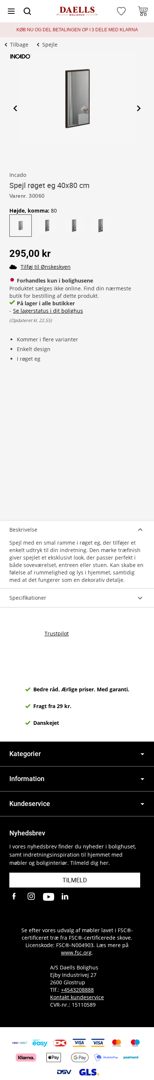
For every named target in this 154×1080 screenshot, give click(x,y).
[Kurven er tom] (143, 11)
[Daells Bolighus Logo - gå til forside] (77, 11)
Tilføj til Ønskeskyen (46, 266)
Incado (17, 174)
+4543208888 (77, 989)
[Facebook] (15, 896)
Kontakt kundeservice (77, 997)
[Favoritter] (122, 11)
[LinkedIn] (65, 896)
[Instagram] (31, 896)
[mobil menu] (11, 11)
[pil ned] (142, 754)
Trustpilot (56, 633)
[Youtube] (48, 896)
